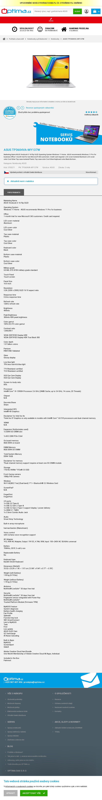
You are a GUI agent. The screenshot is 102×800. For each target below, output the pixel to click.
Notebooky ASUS (19, 163)
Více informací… (91, 172)
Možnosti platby (13, 707)
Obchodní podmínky (14, 699)
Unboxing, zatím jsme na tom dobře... (21, 760)
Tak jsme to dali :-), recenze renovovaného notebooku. (27, 756)
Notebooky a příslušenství (37, 39)
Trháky (57, 732)
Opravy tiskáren (13, 736)
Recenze (58, 699)
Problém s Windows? (15, 752)
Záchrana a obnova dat (15, 740)
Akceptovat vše (32, 793)
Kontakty (58, 711)
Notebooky (55, 39)
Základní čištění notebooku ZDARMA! (68, 728)
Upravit (10, 793)
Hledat (77, 11)
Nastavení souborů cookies (65, 707)
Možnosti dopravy (14, 703)
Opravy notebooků (14, 728)
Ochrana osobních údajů (63, 703)
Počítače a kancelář (16, 39)
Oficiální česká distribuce (16, 715)
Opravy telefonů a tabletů (16, 732)
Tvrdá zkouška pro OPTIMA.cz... (19, 764)
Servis (11, 722)
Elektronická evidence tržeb (17, 711)
